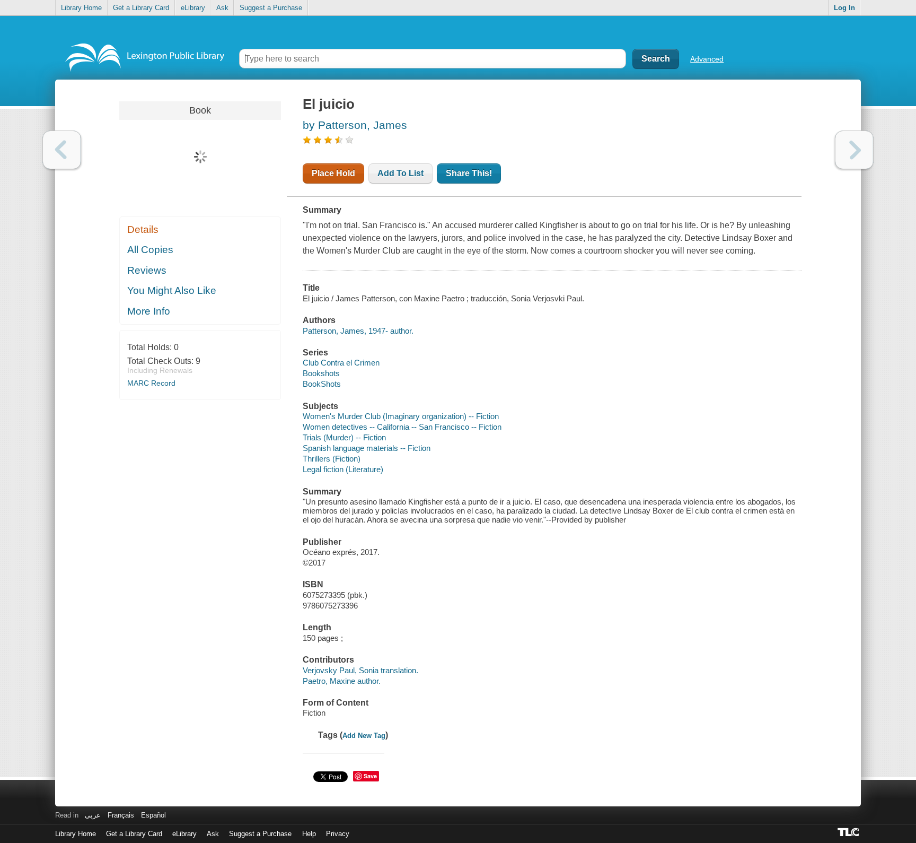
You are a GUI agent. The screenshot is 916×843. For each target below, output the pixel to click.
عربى (93, 815)
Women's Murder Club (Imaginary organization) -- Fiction (401, 416)
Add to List (400, 173)
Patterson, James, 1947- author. (358, 330)
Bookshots (321, 373)
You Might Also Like (171, 290)
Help (309, 834)
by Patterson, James (355, 125)
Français (121, 815)
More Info (148, 311)
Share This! (469, 173)
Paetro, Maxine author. (342, 680)
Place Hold (333, 173)
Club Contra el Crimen (341, 362)
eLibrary (193, 8)
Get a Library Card (141, 8)
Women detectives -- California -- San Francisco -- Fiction (402, 426)
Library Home (81, 8)
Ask (222, 8)
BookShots (322, 383)
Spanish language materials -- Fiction (366, 448)
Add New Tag (363, 736)
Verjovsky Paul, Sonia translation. (360, 670)
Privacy (337, 834)
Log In (844, 8)
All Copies (150, 249)
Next (854, 150)
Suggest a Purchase (271, 8)
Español (153, 815)
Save (370, 776)
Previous (61, 150)
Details (142, 229)
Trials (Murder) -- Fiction (344, 437)
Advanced (707, 59)
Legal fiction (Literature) (343, 469)
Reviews (146, 270)
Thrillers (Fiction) (331, 458)
